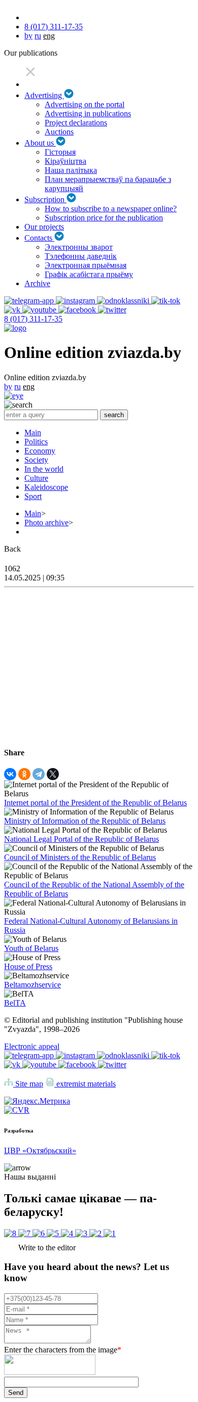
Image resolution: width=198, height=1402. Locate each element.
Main (32, 432)
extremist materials (85, 1083)
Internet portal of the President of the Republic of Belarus (95, 802)
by (28, 35)
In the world (43, 469)
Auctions (59, 131)
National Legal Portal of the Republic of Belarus (81, 839)
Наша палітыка (71, 170)
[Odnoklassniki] (24, 774)
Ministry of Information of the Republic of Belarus (85, 821)
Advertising (44, 95)
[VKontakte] (10, 774)
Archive (37, 283)
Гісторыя (60, 152)
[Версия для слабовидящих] (13, 395)
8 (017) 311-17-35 (53, 26)
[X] (53, 774)
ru (38, 35)
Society (36, 460)
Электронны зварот (79, 247)
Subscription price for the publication (104, 217)
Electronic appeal (31, 1046)
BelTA (15, 1003)
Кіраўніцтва (65, 161)
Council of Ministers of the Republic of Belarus (80, 857)
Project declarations (76, 122)
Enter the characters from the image (62, 1349)
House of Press (28, 966)
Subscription (45, 199)
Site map (28, 1083)
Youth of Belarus (31, 948)
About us (40, 143)
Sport (33, 496)
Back (12, 549)
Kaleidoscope (46, 487)
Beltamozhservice (32, 984)
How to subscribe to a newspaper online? (111, 208)
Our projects (44, 226)
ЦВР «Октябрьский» (40, 1150)
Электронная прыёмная (85, 265)
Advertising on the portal (84, 104)
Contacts (39, 238)
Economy (39, 450)
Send (15, 1392)
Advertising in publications (88, 113)
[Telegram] (38, 774)
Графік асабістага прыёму (89, 274)
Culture (36, 478)
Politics (36, 441)
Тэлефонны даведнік (81, 256)
